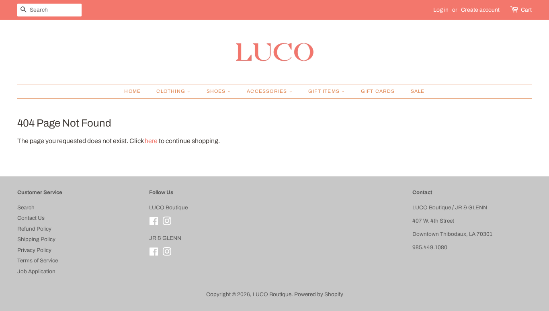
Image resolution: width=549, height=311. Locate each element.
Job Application (36, 271)
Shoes (217, 91)
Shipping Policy (36, 239)
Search (26, 208)
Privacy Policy (34, 250)
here (151, 140)
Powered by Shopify (318, 294)
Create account (480, 10)
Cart (526, 10)
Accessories (268, 91)
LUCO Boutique (272, 294)
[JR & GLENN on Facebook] (153, 253)
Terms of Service (37, 261)
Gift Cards (378, 91)
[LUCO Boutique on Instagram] (166, 223)
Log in (441, 10)
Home (132, 91)
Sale (418, 91)
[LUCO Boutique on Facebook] (153, 223)
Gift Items (324, 91)
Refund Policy (34, 229)
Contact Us (31, 218)
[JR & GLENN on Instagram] (166, 253)
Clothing (171, 91)
